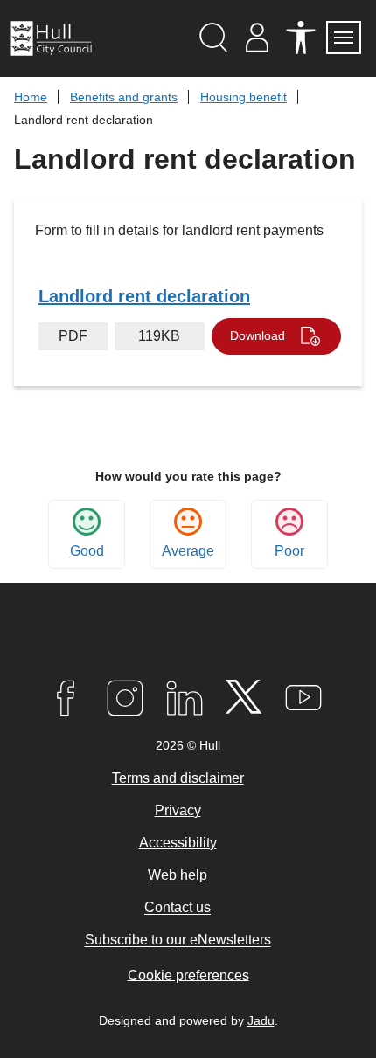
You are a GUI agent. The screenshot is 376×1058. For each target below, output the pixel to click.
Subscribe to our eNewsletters (178, 940)
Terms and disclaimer (178, 778)
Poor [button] (289, 550)
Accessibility (178, 842)
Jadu (261, 1020)
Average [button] (188, 550)
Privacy (178, 810)
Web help (177, 875)
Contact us (177, 908)
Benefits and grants (124, 97)
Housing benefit (243, 97)
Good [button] (87, 550)
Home (30, 97)
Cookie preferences (188, 974)
